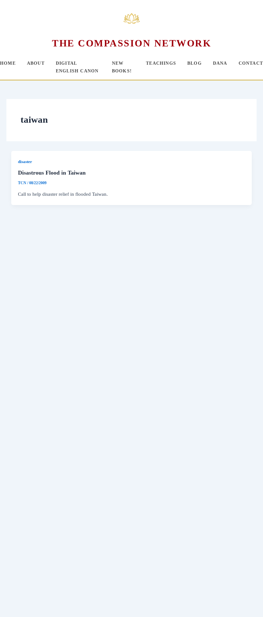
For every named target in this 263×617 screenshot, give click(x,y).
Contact (251, 63)
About (36, 63)
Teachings (161, 63)
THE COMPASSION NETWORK (131, 43)
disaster (25, 162)
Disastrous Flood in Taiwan (52, 172)
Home (8, 63)
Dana (220, 63)
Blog (194, 63)
